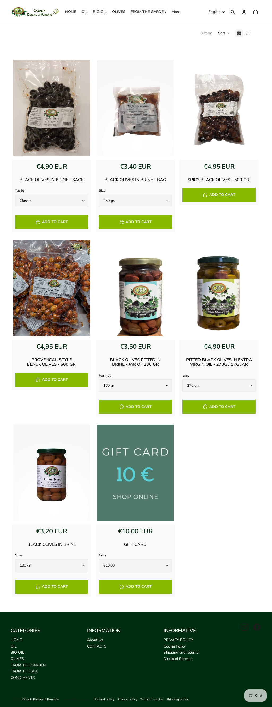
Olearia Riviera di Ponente (40, 699)
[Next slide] (82, 108)
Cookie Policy (175, 646)
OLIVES (17, 658)
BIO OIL (17, 652)
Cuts (103, 555)
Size (102, 190)
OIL (14, 646)
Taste (19, 190)
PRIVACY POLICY (178, 639)
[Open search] (233, 12)
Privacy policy (127, 699)
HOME (16, 639)
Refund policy (104, 699)
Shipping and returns (181, 652)
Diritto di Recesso (178, 658)
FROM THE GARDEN (28, 665)
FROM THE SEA (24, 671)
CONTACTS (97, 646)
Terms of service (151, 699)
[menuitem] (176, 12)
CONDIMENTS (23, 677)
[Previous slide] (21, 108)
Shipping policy (177, 699)
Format (105, 375)
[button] (224, 33)
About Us (95, 639)
